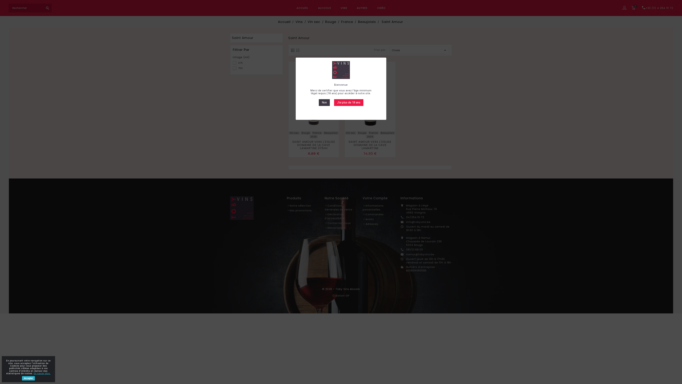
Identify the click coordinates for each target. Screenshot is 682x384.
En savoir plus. (42, 373)
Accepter (28, 378)
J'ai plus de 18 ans (348, 102)
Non (324, 102)
